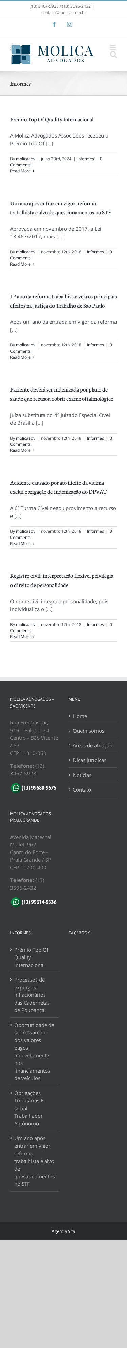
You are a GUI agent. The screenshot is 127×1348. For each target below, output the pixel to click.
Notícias (82, 775)
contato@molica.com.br (63, 12)
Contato (82, 789)
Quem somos (88, 730)
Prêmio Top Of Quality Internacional (51, 119)
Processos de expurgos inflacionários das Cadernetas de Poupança (32, 994)
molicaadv (25, 159)
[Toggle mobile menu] (113, 47)
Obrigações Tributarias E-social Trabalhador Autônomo (29, 1108)
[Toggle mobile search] (113, 54)
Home (80, 716)
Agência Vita (63, 1231)
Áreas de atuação (92, 745)
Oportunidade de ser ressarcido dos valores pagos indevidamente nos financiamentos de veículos (34, 1051)
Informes (85, 159)
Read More (20, 171)
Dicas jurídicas (89, 760)
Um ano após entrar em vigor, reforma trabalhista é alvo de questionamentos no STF (34, 1161)
